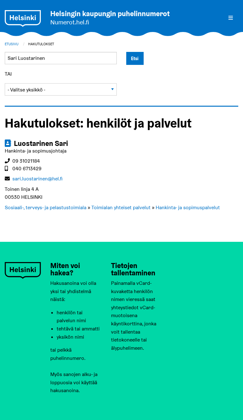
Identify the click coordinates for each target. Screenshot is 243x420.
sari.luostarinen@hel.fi (37, 178)
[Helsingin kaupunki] (23, 270)
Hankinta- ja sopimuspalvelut (188, 207)
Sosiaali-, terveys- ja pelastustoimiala (45, 207)
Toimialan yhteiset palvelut (121, 207)
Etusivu (11, 44)
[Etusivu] (23, 18)
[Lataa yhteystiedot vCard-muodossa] (8, 143)
